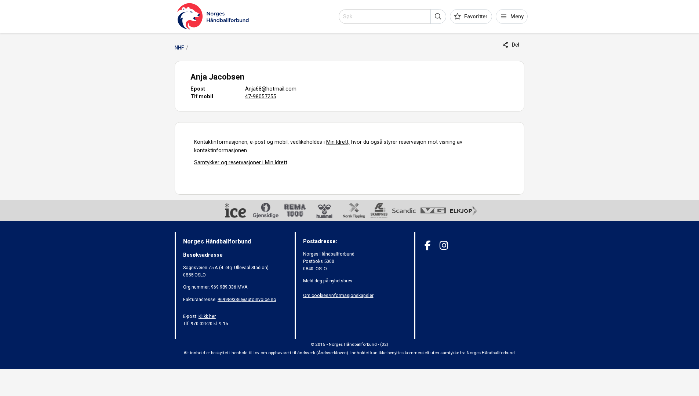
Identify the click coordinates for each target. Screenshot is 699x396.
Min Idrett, (338, 142)
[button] (438, 16)
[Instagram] (444, 245)
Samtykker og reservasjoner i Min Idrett (240, 162)
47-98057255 (260, 96)
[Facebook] (428, 245)
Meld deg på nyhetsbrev (327, 280)
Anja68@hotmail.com (270, 89)
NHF (179, 48)
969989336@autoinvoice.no (247, 299)
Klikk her (207, 316)
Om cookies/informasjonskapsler (338, 295)
